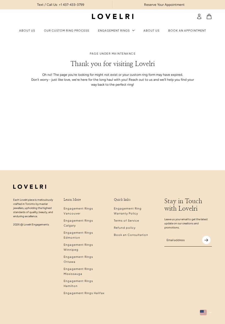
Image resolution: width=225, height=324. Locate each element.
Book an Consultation (131, 234)
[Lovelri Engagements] (112, 16)
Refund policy (125, 227)
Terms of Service (126, 220)
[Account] (199, 16)
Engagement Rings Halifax (84, 293)
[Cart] (209, 16)
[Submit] (206, 240)
